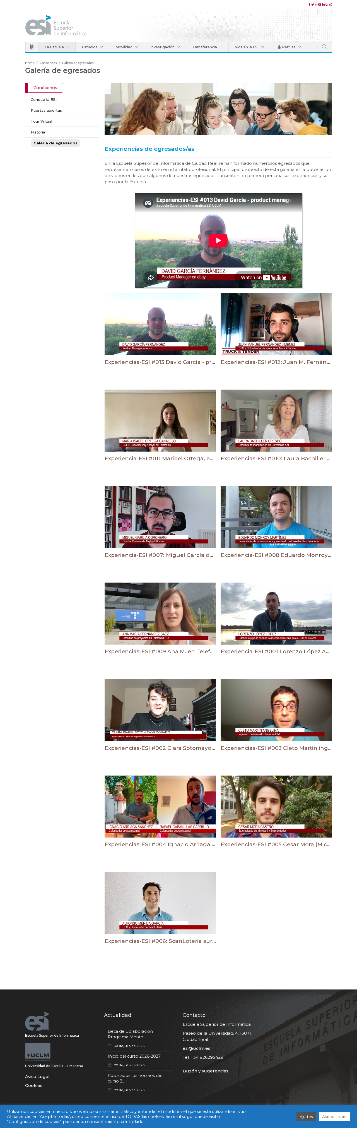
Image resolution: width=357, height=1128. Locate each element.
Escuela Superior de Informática (52, 1035)
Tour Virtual (41, 121)
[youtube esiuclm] (320, 4)
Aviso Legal (37, 1076)
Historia (38, 132)
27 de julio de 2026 (128, 1065)
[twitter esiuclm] (313, 4)
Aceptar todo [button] (334, 1116)
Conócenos (48, 63)
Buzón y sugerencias (205, 1071)
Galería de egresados (55, 143)
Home (30, 63)
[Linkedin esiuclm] (323, 4)
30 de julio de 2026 (128, 1046)
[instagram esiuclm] (316, 4)
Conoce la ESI (44, 99)
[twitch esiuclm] (327, 4)
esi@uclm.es (196, 1048)
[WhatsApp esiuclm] (330, 4)
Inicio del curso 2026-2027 (134, 1056)
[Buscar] (324, 47)
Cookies (33, 1085)
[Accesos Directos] (32, 47)
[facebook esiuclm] (310, 4)
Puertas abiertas (46, 110)
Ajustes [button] (306, 1116)
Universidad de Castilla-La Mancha (54, 1066)
